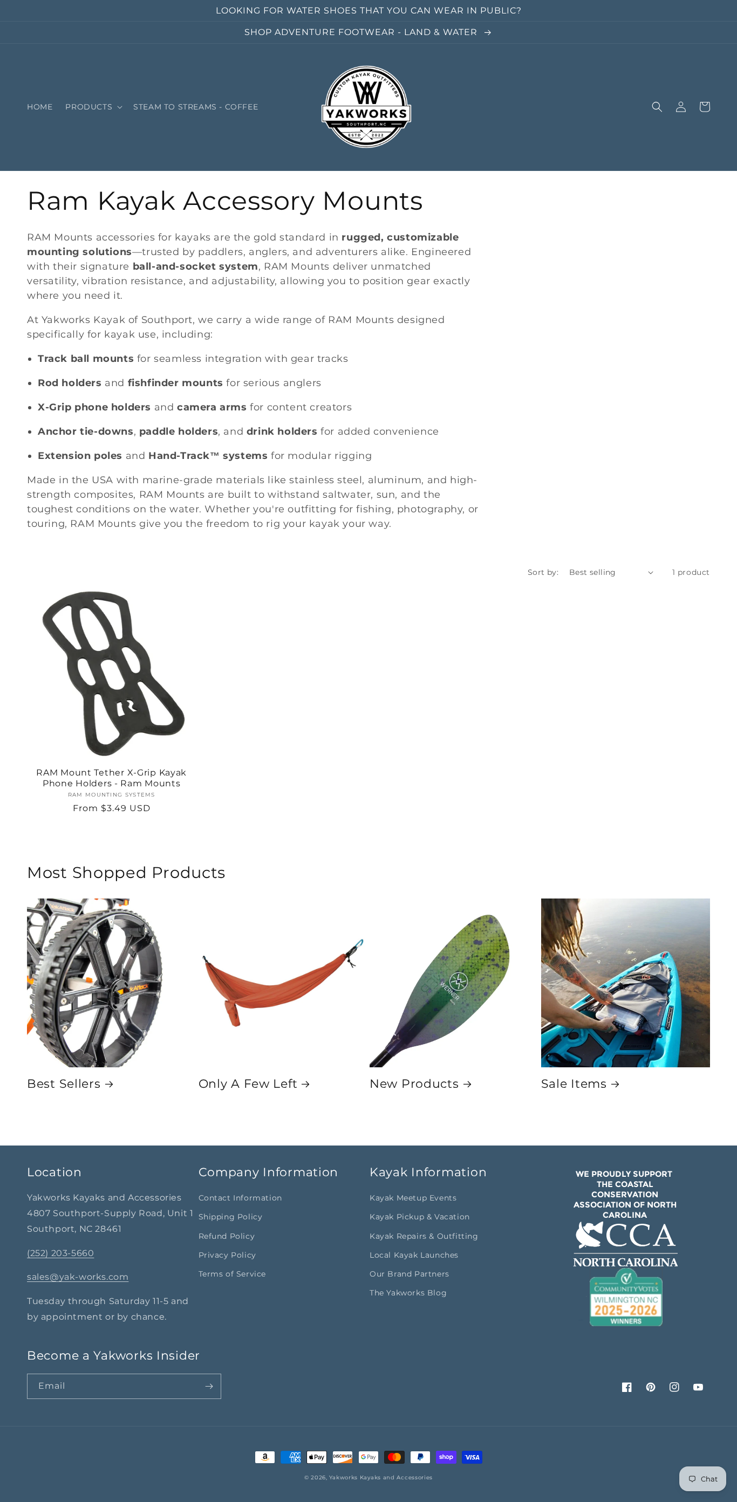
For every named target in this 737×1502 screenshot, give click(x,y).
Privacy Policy (227, 1255)
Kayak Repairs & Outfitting (424, 1236)
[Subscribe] (209, 1386)
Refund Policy (227, 1236)
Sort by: (543, 572)
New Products (414, 1083)
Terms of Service (233, 1274)
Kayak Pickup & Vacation (420, 1217)
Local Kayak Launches (414, 1255)
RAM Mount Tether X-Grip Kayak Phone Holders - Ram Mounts (111, 777)
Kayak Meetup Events (413, 1198)
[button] (93, 106)
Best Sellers (64, 1083)
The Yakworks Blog (408, 1293)
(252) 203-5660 (60, 1253)
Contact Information (240, 1198)
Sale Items (574, 1083)
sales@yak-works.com (77, 1277)
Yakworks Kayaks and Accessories (381, 1477)
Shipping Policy (231, 1217)
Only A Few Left (248, 1083)
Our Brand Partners (409, 1274)
